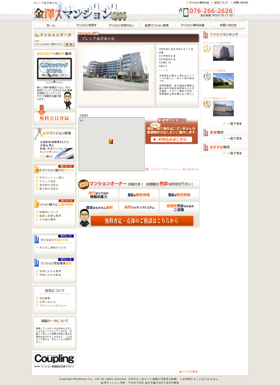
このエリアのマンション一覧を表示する (174, 169)
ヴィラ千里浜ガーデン (215, 98)
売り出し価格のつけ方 (53, 247)
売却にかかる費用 (50, 271)
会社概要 (45, 298)
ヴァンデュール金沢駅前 (217, 43)
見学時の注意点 (49, 185)
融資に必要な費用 (50, 215)
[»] (86, 26)
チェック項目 (48, 181)
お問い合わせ (48, 301)
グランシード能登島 (214, 70)
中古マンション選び (52, 177)
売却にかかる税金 (50, 274)
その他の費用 (48, 219)
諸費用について (49, 212)
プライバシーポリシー (53, 305)
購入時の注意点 (49, 188)
